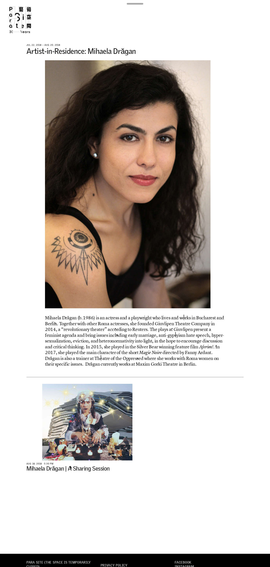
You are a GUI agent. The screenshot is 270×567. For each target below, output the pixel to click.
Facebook (183, 562)
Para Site (26, 20)
